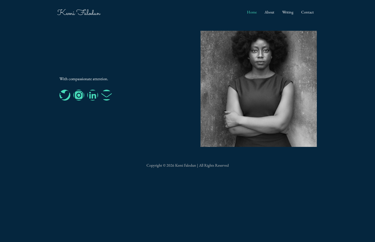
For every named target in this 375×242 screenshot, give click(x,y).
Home (252, 12)
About (269, 12)
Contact (307, 12)
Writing (287, 12)
